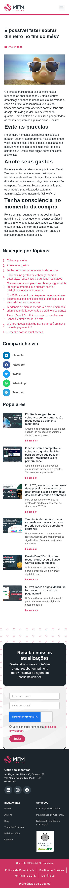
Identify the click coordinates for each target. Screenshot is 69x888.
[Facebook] (27, 790)
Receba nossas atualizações (26, 332)
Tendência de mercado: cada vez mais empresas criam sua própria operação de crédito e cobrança (36, 309)
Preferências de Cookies (34, 883)
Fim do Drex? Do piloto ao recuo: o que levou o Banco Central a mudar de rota (35, 317)
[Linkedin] (8, 790)
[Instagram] (18, 790)
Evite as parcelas (17, 260)
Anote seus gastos (18, 265)
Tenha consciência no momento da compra (32, 270)
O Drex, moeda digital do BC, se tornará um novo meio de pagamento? (36, 325)
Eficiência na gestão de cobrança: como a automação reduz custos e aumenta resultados (34, 277)
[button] (62, 8)
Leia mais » (31, 440)
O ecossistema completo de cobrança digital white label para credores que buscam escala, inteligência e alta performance (36, 287)
